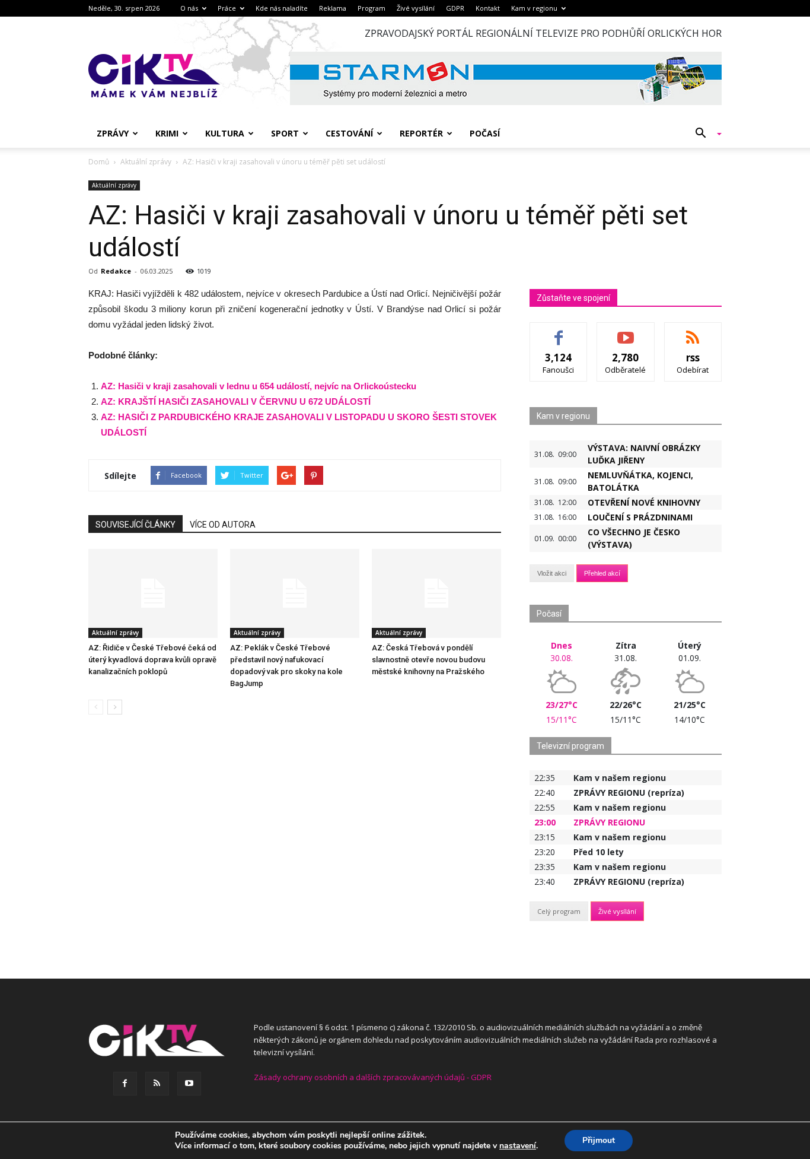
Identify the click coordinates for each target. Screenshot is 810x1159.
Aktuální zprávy (114, 185)
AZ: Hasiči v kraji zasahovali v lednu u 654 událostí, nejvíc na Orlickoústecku (258, 386)
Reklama (332, 8)
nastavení (517, 1146)
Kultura (224, 133)
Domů (98, 162)
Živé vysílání (416, 8)
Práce (227, 8)
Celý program (559, 911)
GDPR (455, 8)
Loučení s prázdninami (640, 517)
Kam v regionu (534, 8)
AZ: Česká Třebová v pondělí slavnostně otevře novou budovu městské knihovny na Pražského (428, 659)
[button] (704, 133)
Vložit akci (551, 573)
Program (371, 8)
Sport (285, 133)
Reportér (421, 133)
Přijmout (598, 1140)
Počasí (485, 133)
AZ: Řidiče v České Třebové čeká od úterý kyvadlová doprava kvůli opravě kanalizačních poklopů (152, 659)
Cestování (349, 133)
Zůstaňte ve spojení (573, 298)
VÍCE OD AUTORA (223, 524)
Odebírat (625, 331)
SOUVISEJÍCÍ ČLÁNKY (135, 524)
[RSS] (157, 1084)
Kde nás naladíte (282, 8)
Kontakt (488, 8)
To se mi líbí (559, 331)
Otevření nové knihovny (644, 502)
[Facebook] (125, 1084)
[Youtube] (189, 1084)
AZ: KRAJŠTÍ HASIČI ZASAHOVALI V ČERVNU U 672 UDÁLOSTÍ (236, 401)
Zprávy (113, 133)
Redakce (116, 270)
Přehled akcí (602, 573)
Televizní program (570, 746)
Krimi (166, 133)
